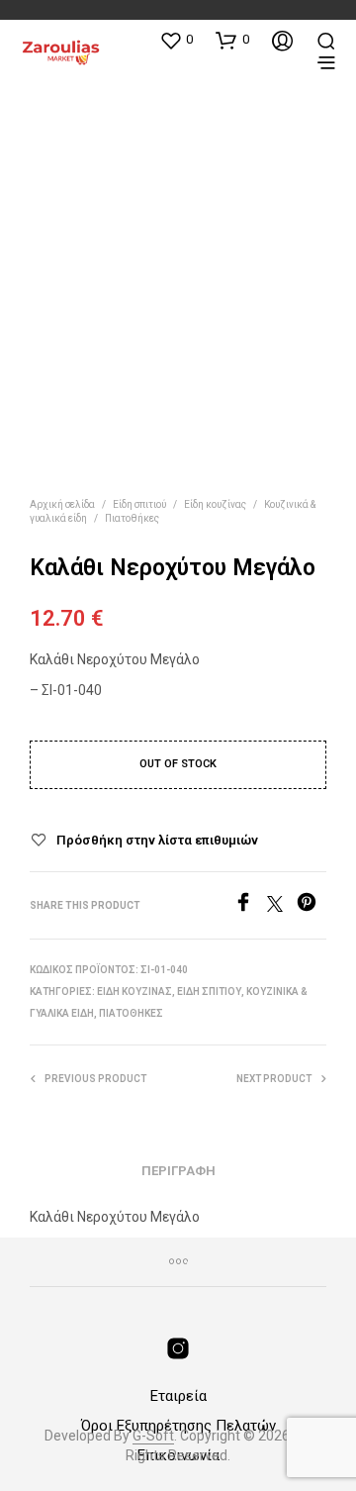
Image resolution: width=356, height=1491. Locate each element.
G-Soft (153, 1436)
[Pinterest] (311, 906)
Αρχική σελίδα (62, 504)
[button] (176, 40)
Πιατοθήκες (132, 518)
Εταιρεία (178, 1396)
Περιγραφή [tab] (178, 1170)
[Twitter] (282, 906)
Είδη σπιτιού (139, 504)
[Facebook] (250, 906)
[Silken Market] (178, 1348)
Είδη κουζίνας (215, 504)
